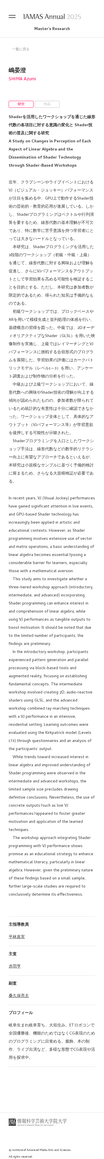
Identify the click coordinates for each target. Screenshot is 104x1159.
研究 (21, 104)
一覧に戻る (20, 50)
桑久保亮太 (19, 996)
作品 (47, 104)
